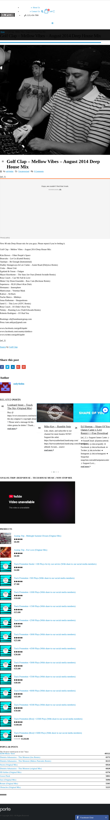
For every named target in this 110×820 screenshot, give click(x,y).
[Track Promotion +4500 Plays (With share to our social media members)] (5, 651)
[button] (52, 472)
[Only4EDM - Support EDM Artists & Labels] (7, 15)
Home (3, 32)
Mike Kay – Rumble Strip (57, 426)
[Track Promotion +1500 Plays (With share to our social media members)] (5, 609)
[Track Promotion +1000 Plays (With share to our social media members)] (5, 595)
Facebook (2, 367)
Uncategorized (23, 171)
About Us (36, 7)
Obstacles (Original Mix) (10, 787)
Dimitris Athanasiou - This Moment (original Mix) (21, 768)
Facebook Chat (86, 818)
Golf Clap (13, 347)
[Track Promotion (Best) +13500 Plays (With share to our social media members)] (5, 721)
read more (11, 428)
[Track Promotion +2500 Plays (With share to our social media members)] (5, 623)
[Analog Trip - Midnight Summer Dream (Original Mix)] (5, 539)
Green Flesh (5, 776)
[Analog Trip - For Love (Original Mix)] (5, 552)
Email (24, 367)
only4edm (9, 171)
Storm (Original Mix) (9, 765)
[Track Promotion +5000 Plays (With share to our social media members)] (5, 665)
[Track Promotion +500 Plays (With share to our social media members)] (5, 581)
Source (3, 347)
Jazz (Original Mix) (8, 780)
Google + (18, 367)
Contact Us (36, 11)
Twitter (7, 367)
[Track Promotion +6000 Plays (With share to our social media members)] (5, 693)
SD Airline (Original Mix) (10, 772)
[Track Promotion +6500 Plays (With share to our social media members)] (5, 707)
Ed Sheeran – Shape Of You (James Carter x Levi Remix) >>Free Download (95, 430)
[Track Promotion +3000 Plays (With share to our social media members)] (5, 637)
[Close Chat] (106, 817)
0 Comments (39, 171)
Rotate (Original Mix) (9, 783)
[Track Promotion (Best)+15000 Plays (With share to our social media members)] (5, 735)
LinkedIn (13, 367)
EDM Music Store (7, 753)
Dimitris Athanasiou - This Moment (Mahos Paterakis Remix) (25, 761)
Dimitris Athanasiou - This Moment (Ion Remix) (20, 757)
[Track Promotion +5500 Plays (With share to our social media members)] (5, 679)
